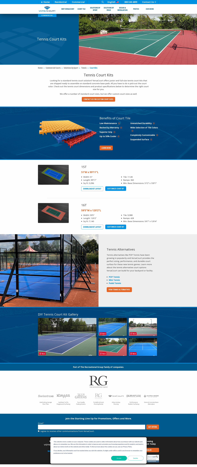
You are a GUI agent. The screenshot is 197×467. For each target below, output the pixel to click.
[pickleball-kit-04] (112, 355)
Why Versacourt (67, 9)
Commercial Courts (53, 68)
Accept (119, 458)
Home (46, 2)
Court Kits (93, 68)
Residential (61, 2)
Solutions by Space (109, 8)
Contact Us (148, 2)
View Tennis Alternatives (119, 289)
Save (43, 354)
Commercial (78, 2)
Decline (135, 458)
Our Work (150, 9)
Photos (136, 9)
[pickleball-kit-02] (112, 335)
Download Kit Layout (93, 188)
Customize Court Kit (116, 188)
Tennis (84, 68)
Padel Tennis (115, 283)
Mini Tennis (114, 280)
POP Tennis (114, 277)
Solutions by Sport (95, 8)
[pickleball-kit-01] (67, 355)
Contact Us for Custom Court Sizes (98, 99)
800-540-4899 (130, 2)
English (111, 2)
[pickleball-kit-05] (143, 355)
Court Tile (81, 9)
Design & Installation (122, 8)
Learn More (106, 148)
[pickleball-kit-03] (143, 335)
